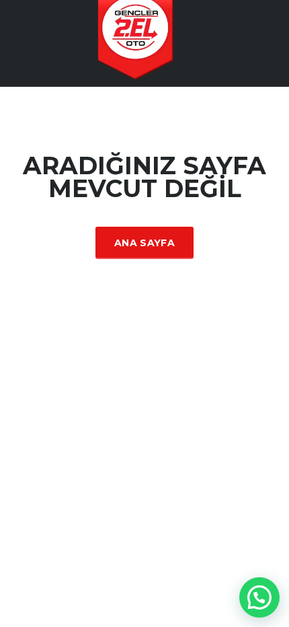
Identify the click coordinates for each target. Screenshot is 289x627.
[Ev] (144, 42)
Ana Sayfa (144, 243)
